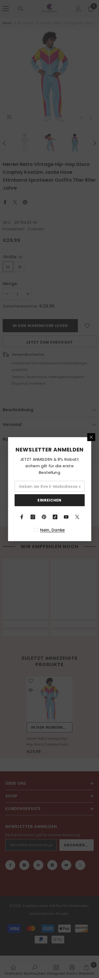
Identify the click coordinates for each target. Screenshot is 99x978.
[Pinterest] (44, 516)
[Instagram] (33, 516)
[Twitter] (77, 516)
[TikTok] (55, 516)
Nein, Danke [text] (52, 530)
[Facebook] (21, 516)
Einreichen (49, 500)
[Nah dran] (91, 437)
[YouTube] (66, 516)
